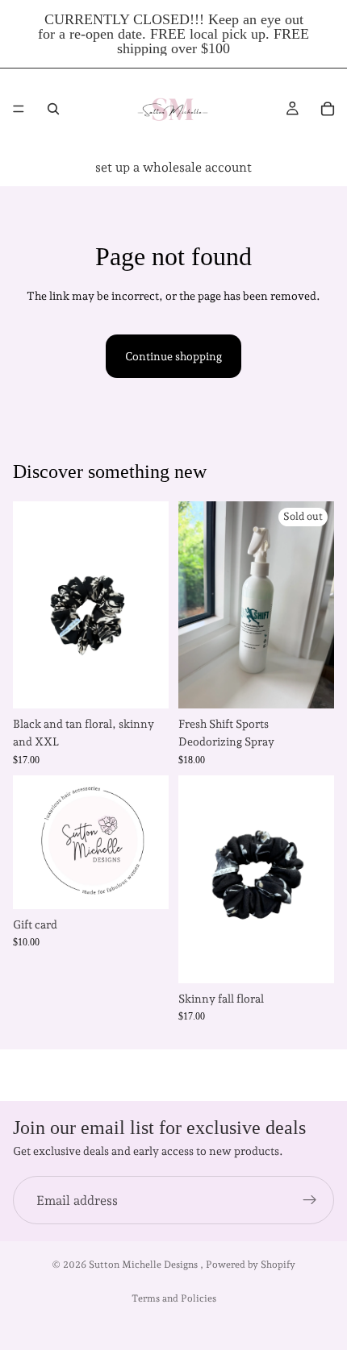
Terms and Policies (174, 1298)
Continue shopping (173, 356)
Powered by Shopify (250, 1264)
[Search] (53, 109)
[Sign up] (310, 1200)
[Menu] (18, 108)
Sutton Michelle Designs (144, 1264)
